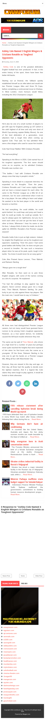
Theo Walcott (28, 342)
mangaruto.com (10, 679)
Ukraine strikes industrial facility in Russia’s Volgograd (27, 463)
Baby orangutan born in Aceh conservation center (27, 443)
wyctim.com (8, 682)
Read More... (37, 419)
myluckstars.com (10, 667)
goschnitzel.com (10, 701)
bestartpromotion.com (12, 658)
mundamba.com (10, 664)
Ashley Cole (8, 67)
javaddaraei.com (10, 655)
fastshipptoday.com (11, 689)
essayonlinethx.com (11, 695)
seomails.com (9, 636)
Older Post (38, 576)
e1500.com (8, 640)
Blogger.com (26, 714)
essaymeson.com (10, 627)
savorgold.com (9, 643)
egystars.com (9, 630)
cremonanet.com (10, 649)
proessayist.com (10, 692)
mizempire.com (10, 652)
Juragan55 (8, 676)
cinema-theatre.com (11, 673)
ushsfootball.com (10, 670)
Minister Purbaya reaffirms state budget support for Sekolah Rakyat (27, 481)
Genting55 (8, 698)
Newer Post (6, 576)
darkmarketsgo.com (11, 685)
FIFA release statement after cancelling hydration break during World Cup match (27, 408)
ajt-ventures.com (10, 633)
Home (23, 576)
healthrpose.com (10, 661)
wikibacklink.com (10, 646)
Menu (7, 30)
